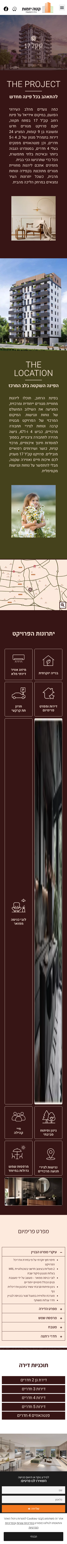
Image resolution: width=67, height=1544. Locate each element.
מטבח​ (52, 1327)
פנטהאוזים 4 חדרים (33, 1415)
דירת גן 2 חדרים (33, 1380)
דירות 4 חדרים (33, 1398)
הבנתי (33, 1536)
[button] (62, 7)
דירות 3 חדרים (33, 1389)
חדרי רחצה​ (49, 1336)
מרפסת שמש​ (47, 1317)
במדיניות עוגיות (25, 1523)
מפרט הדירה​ (48, 1308)
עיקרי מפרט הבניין (44, 1251)
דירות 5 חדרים (33, 1407)
